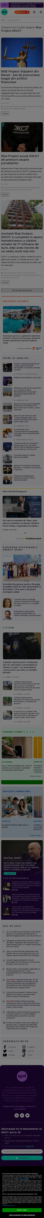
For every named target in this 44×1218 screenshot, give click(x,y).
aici (20, 1186)
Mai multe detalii (24, 1179)
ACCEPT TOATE (22, 1210)
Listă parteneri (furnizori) (8, 1205)
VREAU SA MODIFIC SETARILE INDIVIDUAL (22, 1215)
